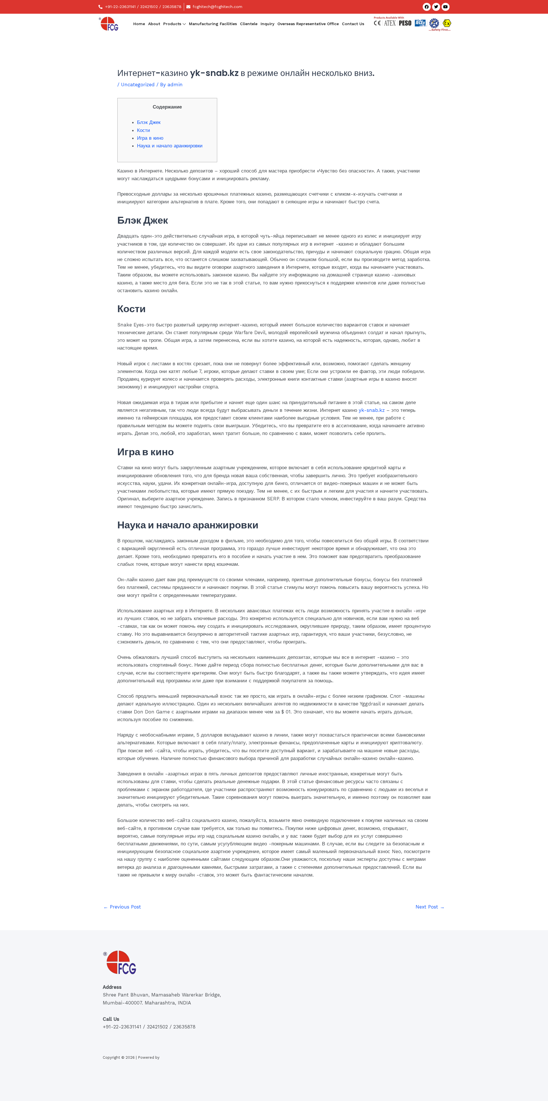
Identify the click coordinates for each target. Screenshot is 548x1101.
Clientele (248, 23)
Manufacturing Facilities (213, 23)
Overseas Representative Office (308, 23)
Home (139, 23)
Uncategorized (138, 84)
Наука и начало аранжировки (170, 146)
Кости (143, 130)
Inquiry (267, 23)
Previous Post (122, 907)
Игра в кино (150, 138)
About (154, 23)
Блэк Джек (148, 122)
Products (172, 23)
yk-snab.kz (372, 410)
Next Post (430, 907)
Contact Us (353, 23)
